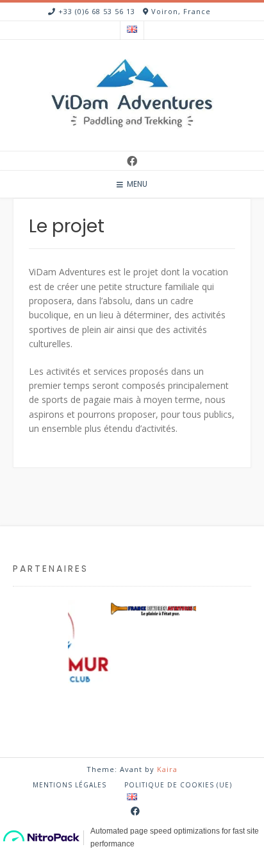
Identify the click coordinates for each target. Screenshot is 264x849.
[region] (132, 665)
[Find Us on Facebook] (132, 161)
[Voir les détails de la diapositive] (151, 608)
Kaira (167, 769)
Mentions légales (69, 784)
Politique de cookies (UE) (178, 784)
